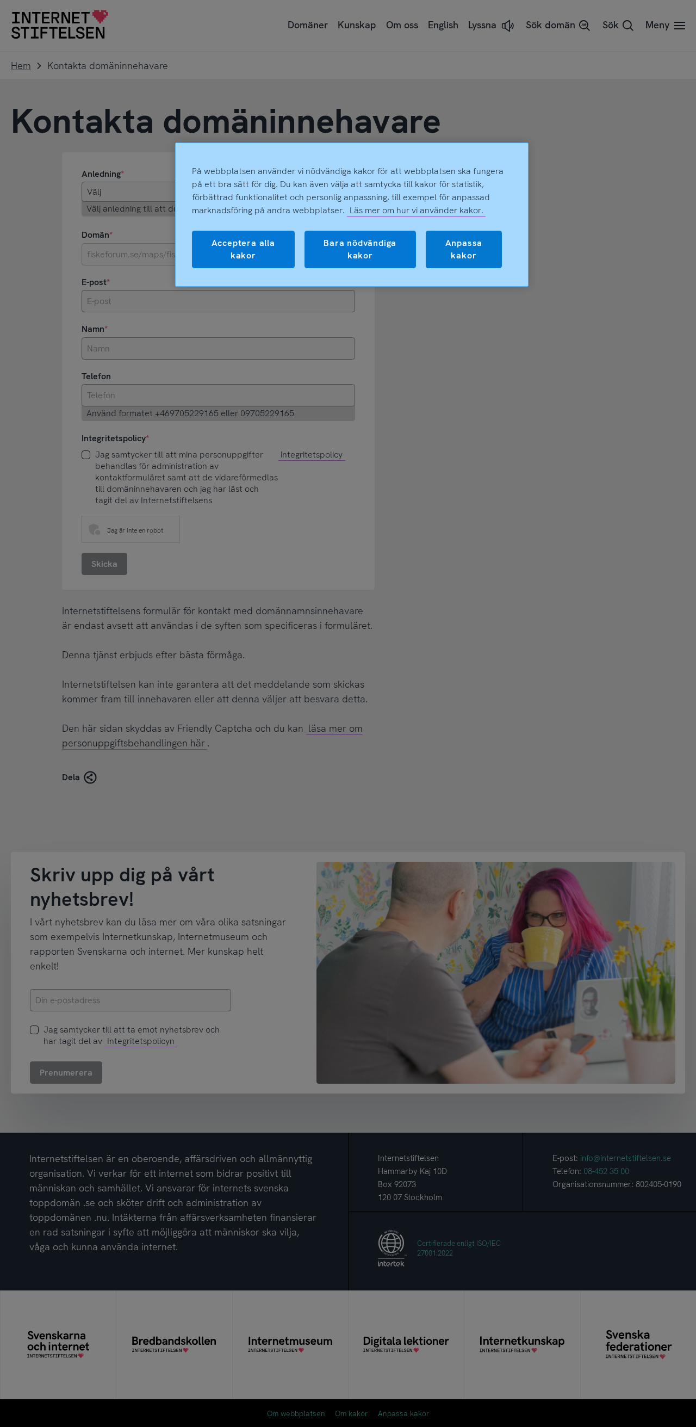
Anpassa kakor (464, 249)
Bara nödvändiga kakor (360, 249)
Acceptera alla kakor (243, 249)
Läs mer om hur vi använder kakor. (416, 210)
